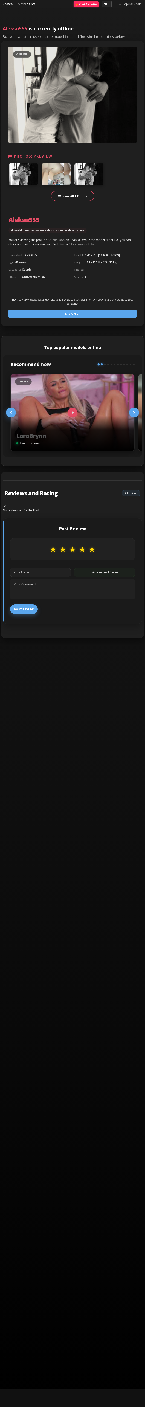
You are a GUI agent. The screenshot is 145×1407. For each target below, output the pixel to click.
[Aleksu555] (23, 174)
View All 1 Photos (75, 196)
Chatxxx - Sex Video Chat (19, 4)
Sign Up (74, 314)
